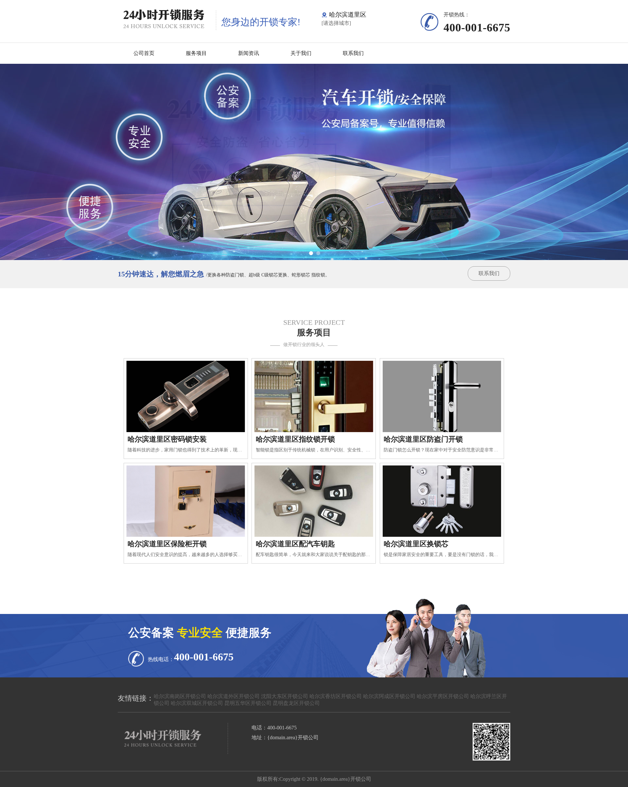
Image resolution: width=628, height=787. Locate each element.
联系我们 (353, 53)
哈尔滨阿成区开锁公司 (389, 696)
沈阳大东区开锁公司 (284, 696)
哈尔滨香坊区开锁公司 (335, 696)
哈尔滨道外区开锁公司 (233, 696)
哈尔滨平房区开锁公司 (443, 696)
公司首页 (143, 53)
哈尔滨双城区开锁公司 (197, 703)
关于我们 (300, 53)
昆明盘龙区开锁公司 (296, 703)
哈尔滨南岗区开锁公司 (180, 696)
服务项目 (196, 53)
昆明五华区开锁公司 (247, 703)
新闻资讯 (248, 53)
